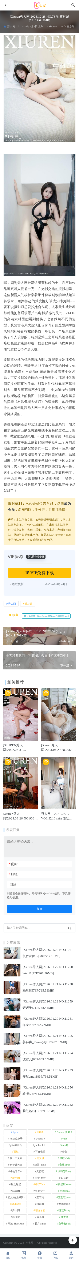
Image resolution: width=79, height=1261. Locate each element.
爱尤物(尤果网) (16, 1197)
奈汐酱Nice (16, 1164)
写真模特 (40, 1151)
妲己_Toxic (40, 1164)
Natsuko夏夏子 (65, 1132)
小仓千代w (16, 1171)
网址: (13, 884)
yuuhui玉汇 (40, 1145)
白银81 (40, 1203)
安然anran (64, 1164)
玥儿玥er (16, 1203)
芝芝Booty (64, 1210)
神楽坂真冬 (64, 1203)
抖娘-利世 (40, 1177)
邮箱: (13, 874)
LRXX (40, 1132)
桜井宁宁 (40, 1190)
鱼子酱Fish (65, 1223)
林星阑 (16, 1190)
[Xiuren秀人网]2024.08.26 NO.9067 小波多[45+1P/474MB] (19, 818)
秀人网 (11, 26)
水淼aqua (65, 1190)
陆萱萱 (64, 1217)
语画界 (40, 1217)
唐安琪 (40, 1158)
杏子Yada (40, 1184)
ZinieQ (64, 1145)
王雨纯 (40, 1197)
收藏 (15, 615)
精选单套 (40, 1210)
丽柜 (16, 1151)
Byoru (16, 1132)
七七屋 (29, 1242)
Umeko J (40, 1138)
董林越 (28, 603)
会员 (39, 1258)
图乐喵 (70, 26)
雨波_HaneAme (16, 1223)
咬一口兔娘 (16, 1158)
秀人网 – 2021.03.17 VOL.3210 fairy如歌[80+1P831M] (55, 818)
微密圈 (16, 1177)
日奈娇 (64, 1177)
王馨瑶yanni (64, 1197)
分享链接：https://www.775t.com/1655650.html (47, 616)
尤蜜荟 (40, 1171)
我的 (71, 1258)
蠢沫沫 (16, 1217)
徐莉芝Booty (64, 1171)
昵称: (13, 864)
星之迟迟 (16, 1184)
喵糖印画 (65, 1158)
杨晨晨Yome (64, 1184)
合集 (64, 1151)
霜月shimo (40, 1223)
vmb (64, 1138)
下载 (55, 1258)
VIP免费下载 (41, 572)
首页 (8, 1258)
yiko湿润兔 (16, 1145)
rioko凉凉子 (16, 1138)
